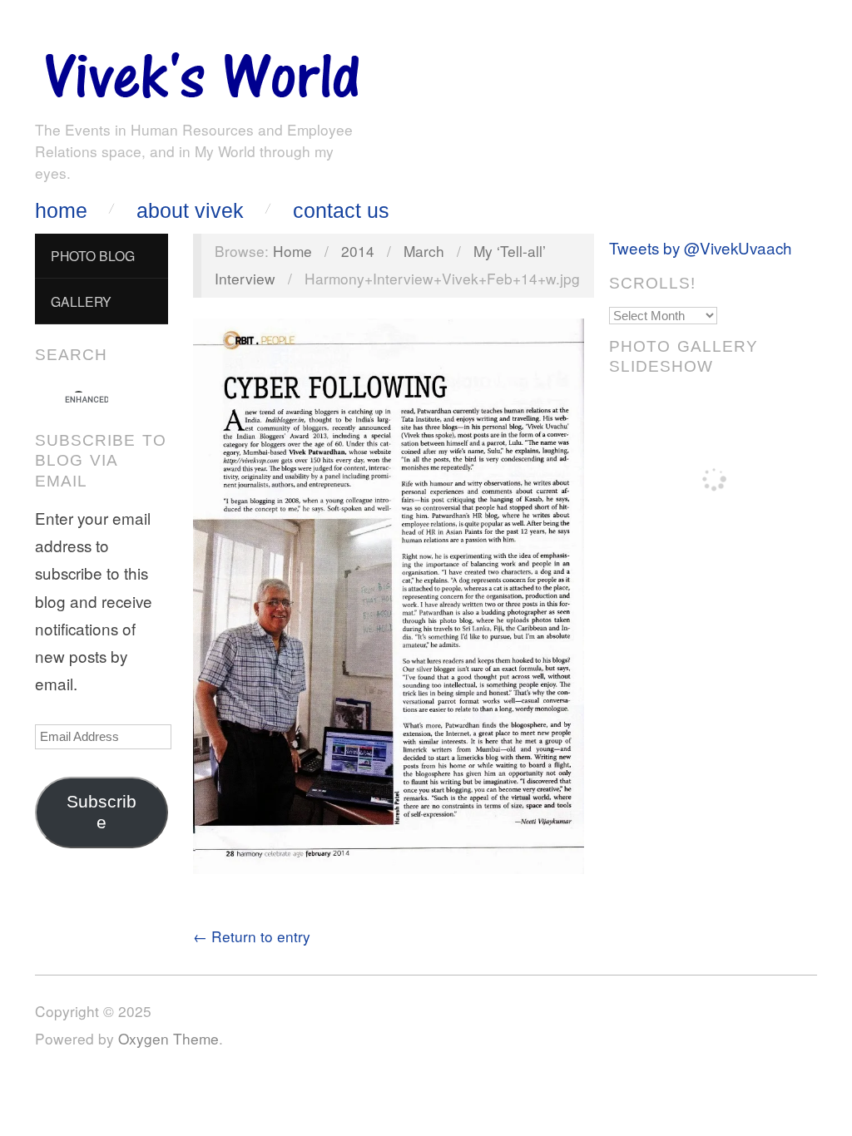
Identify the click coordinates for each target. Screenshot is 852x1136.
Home (61, 210)
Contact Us (341, 210)
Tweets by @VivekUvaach (700, 247)
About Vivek (190, 210)
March (424, 250)
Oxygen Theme (168, 1038)
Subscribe (101, 812)
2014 (357, 250)
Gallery (81, 301)
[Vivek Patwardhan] (201, 71)
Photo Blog (93, 255)
